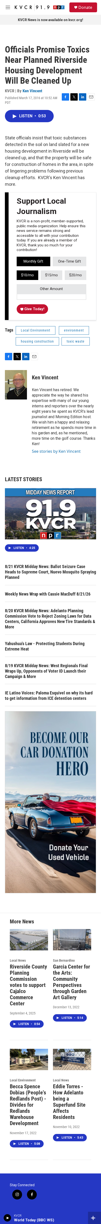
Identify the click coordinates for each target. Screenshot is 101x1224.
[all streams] (94, 1218)
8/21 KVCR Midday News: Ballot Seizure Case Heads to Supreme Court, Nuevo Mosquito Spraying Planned (50, 572)
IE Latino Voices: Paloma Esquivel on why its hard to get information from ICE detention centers (49, 695)
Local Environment (35, 330)
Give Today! (33, 309)
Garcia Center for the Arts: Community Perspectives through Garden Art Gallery (71, 982)
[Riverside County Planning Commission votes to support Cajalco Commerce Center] (29, 939)
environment (74, 330)
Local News (18, 960)
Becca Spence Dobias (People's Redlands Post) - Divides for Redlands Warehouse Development (28, 1104)
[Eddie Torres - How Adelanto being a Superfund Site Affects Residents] (72, 1059)
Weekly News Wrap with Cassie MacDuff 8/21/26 (47, 594)
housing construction (37, 341)
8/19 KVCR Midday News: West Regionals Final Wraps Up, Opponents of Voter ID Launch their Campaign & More (46, 671)
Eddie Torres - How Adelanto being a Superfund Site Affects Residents (69, 1101)
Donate (85, 7)
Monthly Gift (33, 261)
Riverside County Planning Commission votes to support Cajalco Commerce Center (28, 985)
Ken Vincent (32, 90)
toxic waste (76, 341)
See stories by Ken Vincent (56, 451)
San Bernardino (64, 960)
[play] (7, 1217)
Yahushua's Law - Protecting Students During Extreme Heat (45, 646)
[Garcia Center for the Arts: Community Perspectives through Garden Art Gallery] (72, 939)
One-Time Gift (69, 261)
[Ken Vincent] (16, 384)
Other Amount (51, 289)
